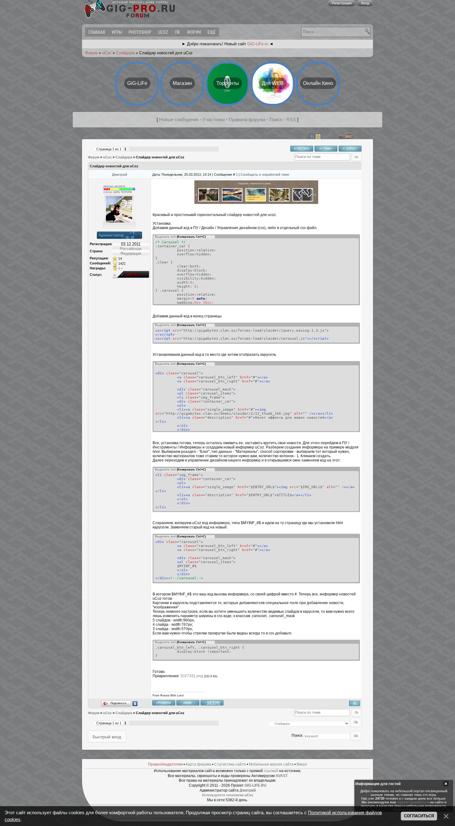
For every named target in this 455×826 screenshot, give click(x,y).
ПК (177, 32)
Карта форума (198, 764)
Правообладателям (165, 764)
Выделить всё (165, 236)
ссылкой (271, 771)
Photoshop (140, 32)
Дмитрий (119, 174)
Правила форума (247, 119)
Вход (365, 3)
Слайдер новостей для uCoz (160, 157)
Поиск (275, 119)
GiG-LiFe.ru (257, 44)
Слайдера (125, 53)
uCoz (163, 32)
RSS (291, 119)
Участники (213, 119)
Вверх (302, 764)
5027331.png (191, 676)
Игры (117, 32)
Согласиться (419, 816)
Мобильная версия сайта (271, 764)
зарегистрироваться (413, 802)
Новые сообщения (178, 119)
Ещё (211, 32)
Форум (194, 32)
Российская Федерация (130, 251)
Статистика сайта (230, 764)
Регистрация (342, 3)
